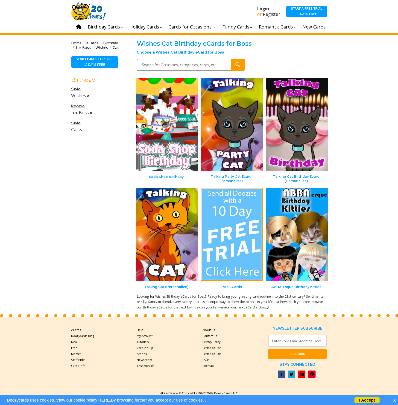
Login (263, 8)
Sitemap (208, 366)
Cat (116, 47)
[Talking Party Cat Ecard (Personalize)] (232, 124)
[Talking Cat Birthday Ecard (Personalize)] (297, 124)
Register (271, 14)
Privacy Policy (211, 342)
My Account (144, 336)
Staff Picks (78, 360)
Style (76, 89)
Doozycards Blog (82, 336)
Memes (76, 354)
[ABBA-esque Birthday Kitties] (297, 234)
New (74, 342)
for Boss (83, 47)
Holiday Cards (144, 27)
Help (140, 330)
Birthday (110, 43)
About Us (208, 330)
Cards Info (78, 366)
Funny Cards (235, 27)
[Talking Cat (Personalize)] (167, 234)
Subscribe (297, 354)
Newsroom (144, 360)
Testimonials (145, 366)
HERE (104, 400)
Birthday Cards (104, 27)
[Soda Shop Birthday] (167, 124)
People (78, 106)
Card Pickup (145, 348)
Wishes (102, 47)
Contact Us (209, 336)
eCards (92, 43)
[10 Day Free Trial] (232, 234)
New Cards (314, 27)
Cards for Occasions (191, 27)
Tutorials (143, 342)
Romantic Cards (276, 27)
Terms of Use (211, 348)
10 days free (306, 11)
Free (74, 348)
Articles (142, 354)
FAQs (206, 360)
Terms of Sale (212, 354)
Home (76, 43)
